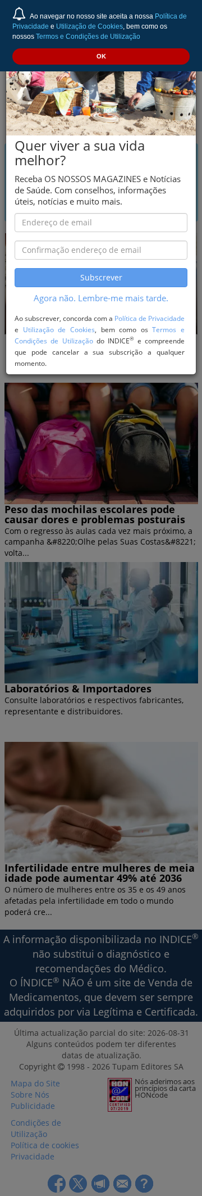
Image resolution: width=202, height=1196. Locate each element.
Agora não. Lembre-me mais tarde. (101, 298)
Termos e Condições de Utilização (88, 36)
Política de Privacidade (149, 318)
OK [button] (101, 56)
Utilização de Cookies (89, 26)
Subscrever (101, 277)
